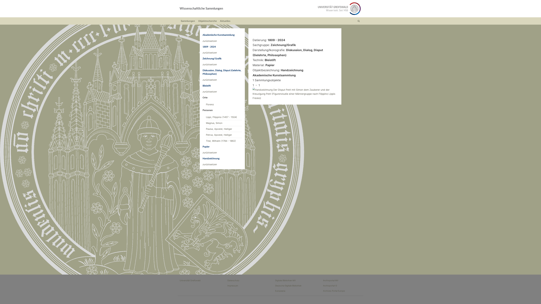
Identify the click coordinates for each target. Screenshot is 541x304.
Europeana (280, 291)
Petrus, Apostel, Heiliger (219, 134)
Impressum (232, 285)
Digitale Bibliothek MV (285, 280)
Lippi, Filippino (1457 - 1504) (221, 117)
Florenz (210, 104)
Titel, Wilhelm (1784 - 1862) (221, 140)
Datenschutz (233, 280)
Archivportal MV (330, 280)
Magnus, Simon (214, 123)
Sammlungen (188, 21)
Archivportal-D (330, 285)
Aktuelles (225, 21)
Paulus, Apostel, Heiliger (219, 129)
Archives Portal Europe (334, 291)
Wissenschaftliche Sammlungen (201, 8)
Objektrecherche (207, 21)
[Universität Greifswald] (310, 8)
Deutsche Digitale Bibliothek (288, 285)
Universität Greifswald (190, 280)
